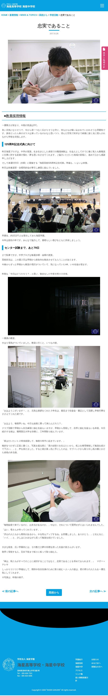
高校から (54, 592)
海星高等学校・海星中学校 (41, 665)
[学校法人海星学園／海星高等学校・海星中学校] (18, 5)
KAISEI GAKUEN (53, 690)
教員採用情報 (16, 116)
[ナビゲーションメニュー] (102, 5)
